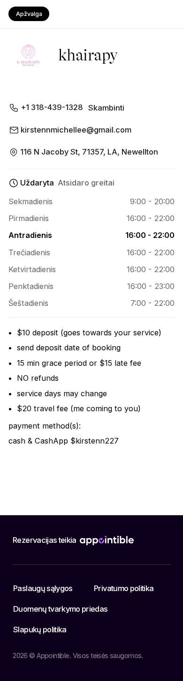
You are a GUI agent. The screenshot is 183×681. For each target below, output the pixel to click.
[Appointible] (107, 540)
